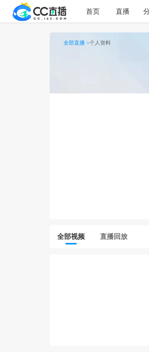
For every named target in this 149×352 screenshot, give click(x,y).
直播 (123, 11)
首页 (93, 11)
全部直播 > (76, 43)
